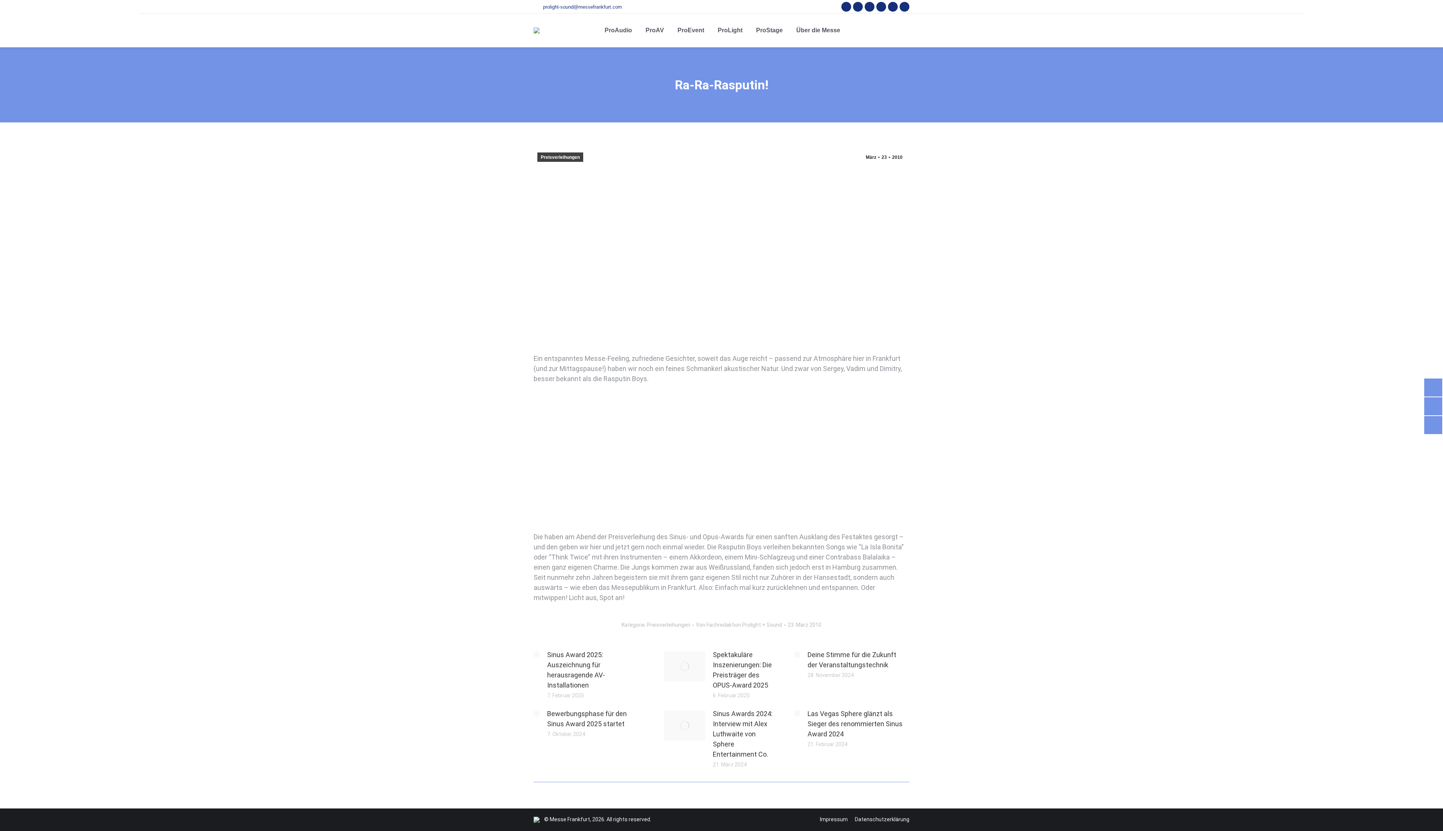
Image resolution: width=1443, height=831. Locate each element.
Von (739, 625)
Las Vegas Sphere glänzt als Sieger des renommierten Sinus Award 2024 (855, 724)
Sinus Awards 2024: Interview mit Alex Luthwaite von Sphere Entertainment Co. (743, 734)
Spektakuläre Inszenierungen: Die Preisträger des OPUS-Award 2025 (742, 670)
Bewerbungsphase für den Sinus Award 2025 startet (587, 719)
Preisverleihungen (560, 157)
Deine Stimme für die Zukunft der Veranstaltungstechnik (852, 660)
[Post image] (537, 655)
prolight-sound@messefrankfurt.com (582, 7)
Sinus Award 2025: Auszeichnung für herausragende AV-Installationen (576, 670)
